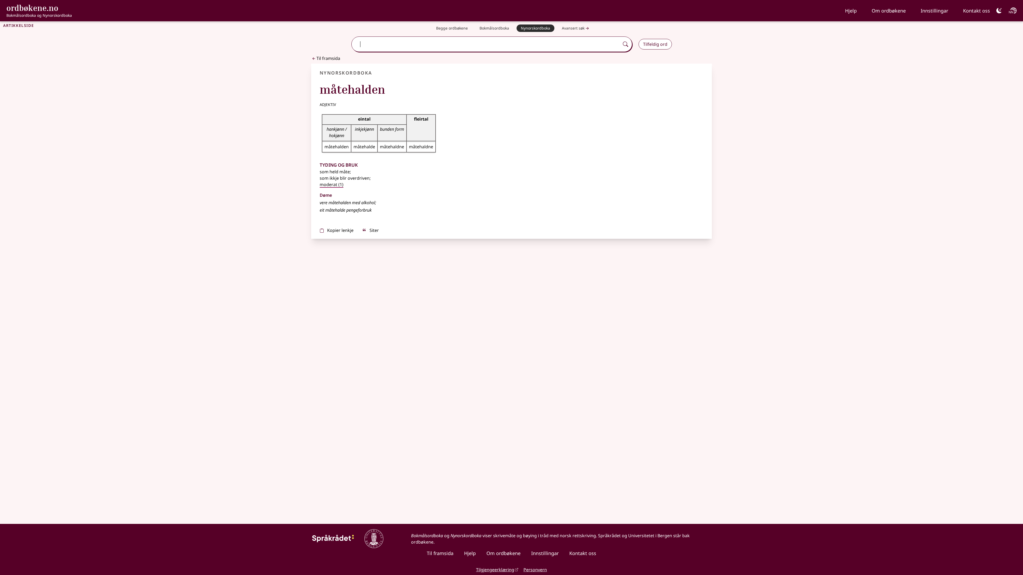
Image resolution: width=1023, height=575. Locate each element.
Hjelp (851, 10)
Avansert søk (573, 28)
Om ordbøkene (889, 10)
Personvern (535, 570)
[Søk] (625, 44)
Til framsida (328, 58)
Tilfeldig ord (655, 44)
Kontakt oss (976, 10)
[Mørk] (999, 10)
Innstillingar (934, 10)
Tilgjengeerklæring (495, 570)
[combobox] (485, 44)
